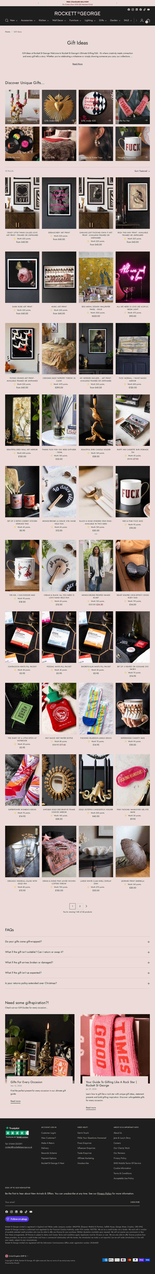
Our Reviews (119, 1153)
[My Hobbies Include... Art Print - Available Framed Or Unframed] (96, 348)
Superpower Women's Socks (22, 809)
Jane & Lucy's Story (122, 1137)
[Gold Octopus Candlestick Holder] (96, 780)
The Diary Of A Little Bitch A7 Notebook (22, 739)
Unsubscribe (83, 1163)
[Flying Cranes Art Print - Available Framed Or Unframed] (22, 348)
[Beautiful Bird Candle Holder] (96, 420)
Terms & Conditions (123, 1173)
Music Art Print (59, 306)
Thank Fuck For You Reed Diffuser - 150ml (59, 451)
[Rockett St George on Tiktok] (144, 9)
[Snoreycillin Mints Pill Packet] (96, 637)
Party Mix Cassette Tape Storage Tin (132, 451)
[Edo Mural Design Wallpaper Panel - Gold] (96, 277)
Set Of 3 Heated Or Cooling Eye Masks (132, 668)
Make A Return (47, 1143)
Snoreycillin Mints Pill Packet (96, 666)
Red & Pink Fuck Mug (133, 521)
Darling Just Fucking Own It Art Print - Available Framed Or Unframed (96, 235)
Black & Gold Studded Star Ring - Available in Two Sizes (96, 522)
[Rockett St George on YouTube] (148, 9)
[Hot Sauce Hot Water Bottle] (59, 708)
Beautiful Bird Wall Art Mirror (22, 449)
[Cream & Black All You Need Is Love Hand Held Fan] (59, 565)
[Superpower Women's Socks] (22, 780)
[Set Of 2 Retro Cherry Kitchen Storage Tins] (22, 491)
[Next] (116, 3)
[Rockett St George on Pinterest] (140, 9)
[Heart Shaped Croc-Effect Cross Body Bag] (133, 565)
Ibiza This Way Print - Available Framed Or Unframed (133, 234)
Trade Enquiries (85, 1153)
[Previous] (38, 3)
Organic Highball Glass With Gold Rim (22, 882)
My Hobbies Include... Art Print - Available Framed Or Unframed (96, 379)
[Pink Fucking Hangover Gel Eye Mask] (133, 780)
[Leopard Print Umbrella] (133, 851)
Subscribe (135, 1202)
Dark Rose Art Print (22, 306)
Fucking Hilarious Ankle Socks (95, 738)
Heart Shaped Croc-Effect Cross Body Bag (133, 596)
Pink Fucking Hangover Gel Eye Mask (133, 810)
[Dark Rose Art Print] (22, 277)
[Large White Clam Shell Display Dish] (96, 851)
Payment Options (48, 1158)
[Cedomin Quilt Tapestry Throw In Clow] (59, 348)
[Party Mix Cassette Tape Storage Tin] (133, 420)
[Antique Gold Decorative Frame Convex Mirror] (59, 780)
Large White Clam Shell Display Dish (95, 882)
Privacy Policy (120, 1158)
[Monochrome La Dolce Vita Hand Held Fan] (59, 491)
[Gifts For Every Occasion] (39, 1048)
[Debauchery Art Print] (59, 203)
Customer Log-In (48, 1132)
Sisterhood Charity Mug (133, 738)
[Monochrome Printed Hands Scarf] (96, 565)
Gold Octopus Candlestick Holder (96, 809)
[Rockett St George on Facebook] (128, 9)
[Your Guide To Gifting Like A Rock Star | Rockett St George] (115, 1048)
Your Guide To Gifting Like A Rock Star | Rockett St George (111, 1083)
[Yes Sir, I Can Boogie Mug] (22, 565)
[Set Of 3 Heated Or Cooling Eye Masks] (133, 637)
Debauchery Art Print (59, 232)
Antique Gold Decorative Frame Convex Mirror (59, 810)
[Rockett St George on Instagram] (132, 9)
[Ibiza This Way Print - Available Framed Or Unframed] (133, 203)
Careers (117, 1143)
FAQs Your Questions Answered (92, 1137)
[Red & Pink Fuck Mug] (133, 491)
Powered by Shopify (12, 1263)
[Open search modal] (7, 20)
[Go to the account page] (142, 20)
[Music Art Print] (59, 277)
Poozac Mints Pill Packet (59, 666)
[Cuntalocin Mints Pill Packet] (22, 637)
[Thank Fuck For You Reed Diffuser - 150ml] (59, 420)
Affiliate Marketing (86, 1158)
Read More (77, 63)
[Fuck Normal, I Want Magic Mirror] (133, 348)
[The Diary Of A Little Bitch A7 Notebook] (22, 708)
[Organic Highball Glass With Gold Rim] (22, 851)
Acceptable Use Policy (124, 1178)
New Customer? (48, 1137)
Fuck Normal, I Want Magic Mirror (133, 379)
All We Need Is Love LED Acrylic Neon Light (132, 308)
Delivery (45, 1148)
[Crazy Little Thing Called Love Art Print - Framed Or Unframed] (22, 203)
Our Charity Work (122, 1148)
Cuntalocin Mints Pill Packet (22, 666)
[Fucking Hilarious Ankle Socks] (96, 708)
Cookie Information (122, 1168)
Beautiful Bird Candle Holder (95, 449)
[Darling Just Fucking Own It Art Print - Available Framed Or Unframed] (96, 203)
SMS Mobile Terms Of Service (127, 1163)
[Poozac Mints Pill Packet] (59, 637)
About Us (118, 1132)
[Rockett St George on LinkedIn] (136, 9)
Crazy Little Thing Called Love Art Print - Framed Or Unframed (22, 234)
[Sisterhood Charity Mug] (133, 708)
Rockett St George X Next (52, 1163)
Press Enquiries (84, 1143)
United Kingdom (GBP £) (17, 1256)
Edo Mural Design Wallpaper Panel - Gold (96, 308)
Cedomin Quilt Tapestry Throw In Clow (59, 379)
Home (7, 31)
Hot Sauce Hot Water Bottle (59, 738)
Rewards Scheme (49, 1153)
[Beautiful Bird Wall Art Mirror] (22, 420)
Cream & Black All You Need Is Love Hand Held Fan (59, 596)
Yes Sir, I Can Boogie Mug (22, 595)
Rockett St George (25, 1260)
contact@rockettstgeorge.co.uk (18, 1147)
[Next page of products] (86, 906)
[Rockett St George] (77, 13)
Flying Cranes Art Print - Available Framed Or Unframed (22, 379)
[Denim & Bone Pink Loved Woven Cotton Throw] (59, 851)
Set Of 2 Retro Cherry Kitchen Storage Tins (22, 522)
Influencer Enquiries (86, 1148)
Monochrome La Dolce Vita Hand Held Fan (59, 522)
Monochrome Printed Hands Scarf (96, 596)
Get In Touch (83, 1132)
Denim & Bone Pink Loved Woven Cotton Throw (59, 882)
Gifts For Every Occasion (26, 1082)
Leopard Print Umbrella (132, 881)
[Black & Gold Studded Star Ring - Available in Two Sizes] (96, 491)
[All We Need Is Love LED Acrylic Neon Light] (133, 277)
